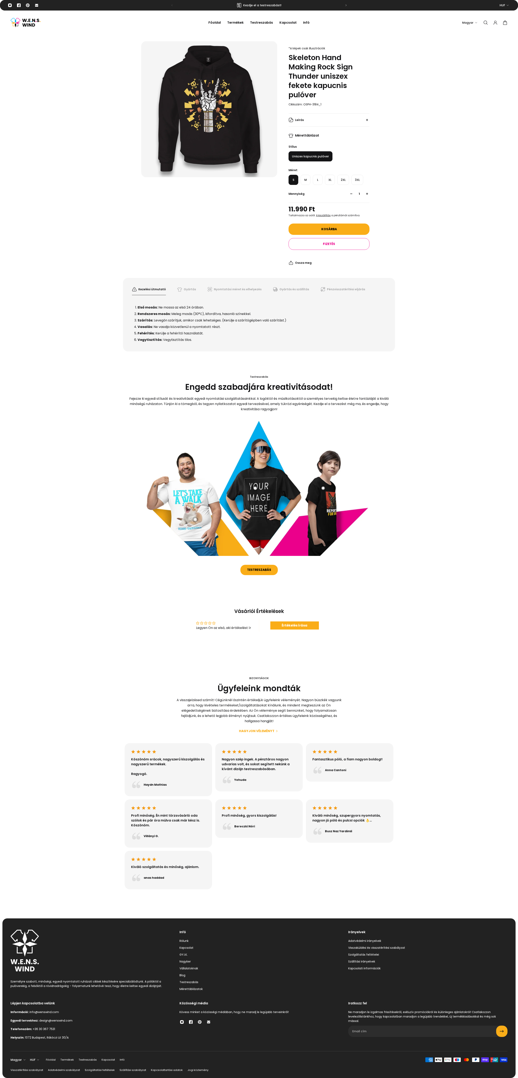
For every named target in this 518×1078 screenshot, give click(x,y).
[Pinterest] (27, 5)
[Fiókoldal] (495, 22)
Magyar (16, 1060)
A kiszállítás (323, 215)
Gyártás (190, 289)
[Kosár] (505, 22)
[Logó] (25, 23)
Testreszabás (259, 570)
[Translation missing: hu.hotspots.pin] (195, 519)
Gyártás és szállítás (294, 289)
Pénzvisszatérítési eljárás (346, 289)
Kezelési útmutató (152, 289)
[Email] (36, 5)
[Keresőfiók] (485, 22)
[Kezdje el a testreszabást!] (259, 5)
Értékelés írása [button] (294, 625)
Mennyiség (297, 194)
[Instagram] (9, 5)
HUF (502, 5)
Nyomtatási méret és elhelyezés (238, 289)
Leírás (299, 120)
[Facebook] (18, 5)
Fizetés (329, 244)
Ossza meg (303, 263)
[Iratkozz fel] (501, 1031)
